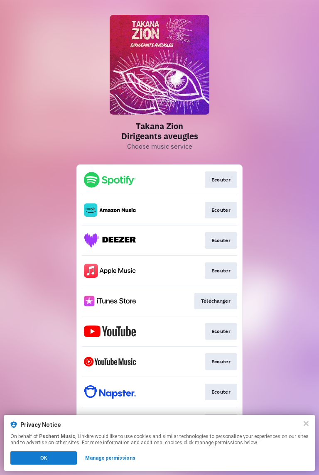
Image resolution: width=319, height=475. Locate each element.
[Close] (306, 423)
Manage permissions (110, 458)
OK (43, 458)
